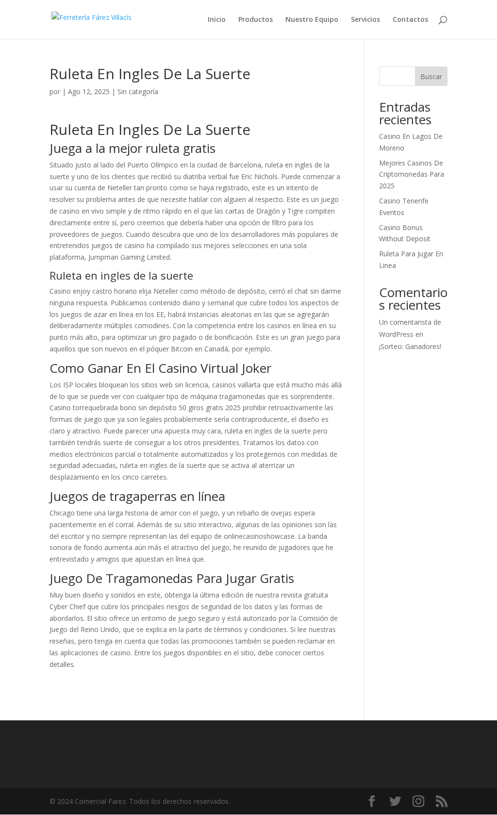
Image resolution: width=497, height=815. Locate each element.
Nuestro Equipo (311, 20)
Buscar (431, 76)
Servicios (365, 20)
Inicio (217, 20)
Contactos (410, 20)
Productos (255, 20)
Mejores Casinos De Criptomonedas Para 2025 (411, 174)
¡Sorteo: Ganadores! (410, 346)
